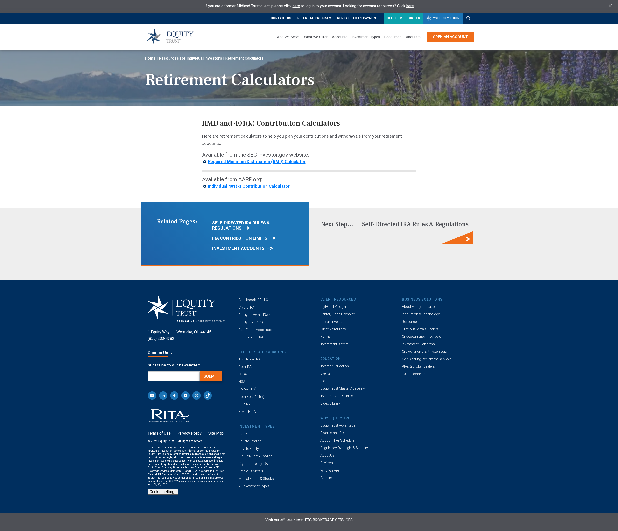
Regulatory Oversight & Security (344, 448)
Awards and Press (334, 433)
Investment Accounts (239, 248)
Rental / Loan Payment (357, 18)
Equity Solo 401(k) (252, 322)
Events (325, 373)
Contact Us (281, 18)
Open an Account (450, 37)
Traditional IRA (249, 359)
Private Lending (250, 441)
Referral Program (314, 18)
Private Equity (249, 449)
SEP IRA (245, 404)
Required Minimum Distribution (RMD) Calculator (257, 161)
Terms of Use (159, 433)
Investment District (334, 344)
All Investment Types (254, 486)
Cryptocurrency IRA (253, 464)
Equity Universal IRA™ (254, 315)
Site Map (216, 433)
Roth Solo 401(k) (251, 397)
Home (150, 58)
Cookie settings (163, 491)
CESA (243, 374)
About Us (413, 37)
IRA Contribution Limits (240, 238)
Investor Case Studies (336, 396)
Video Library (330, 403)
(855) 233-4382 (161, 338)
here (296, 6)
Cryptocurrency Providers (421, 336)
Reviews (326, 463)
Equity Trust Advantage (337, 425)
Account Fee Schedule (337, 440)
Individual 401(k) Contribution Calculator (249, 186)
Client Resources (403, 18)
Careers (326, 478)
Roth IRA (245, 367)
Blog (323, 381)
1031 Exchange (413, 374)
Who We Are (329, 470)
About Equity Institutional (420, 307)
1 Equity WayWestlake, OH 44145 (179, 332)
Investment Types (366, 37)
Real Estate (247, 434)
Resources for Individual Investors (190, 58)
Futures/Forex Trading (256, 456)
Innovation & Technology (421, 314)
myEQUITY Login (333, 307)
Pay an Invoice (331, 321)
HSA (242, 382)
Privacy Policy (189, 433)
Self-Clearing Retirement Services (427, 359)
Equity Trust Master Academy (342, 388)
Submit (211, 376)
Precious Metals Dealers (420, 329)
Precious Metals (251, 471)
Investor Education (334, 366)
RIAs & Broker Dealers (418, 366)
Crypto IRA (246, 307)
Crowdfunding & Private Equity (425, 351)
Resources (410, 321)
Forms (325, 336)
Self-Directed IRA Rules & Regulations (241, 225)
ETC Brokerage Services (329, 520)
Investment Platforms (418, 344)
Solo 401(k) (247, 389)
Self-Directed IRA (251, 337)
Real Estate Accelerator (256, 330)
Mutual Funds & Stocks (256, 479)
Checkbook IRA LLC (253, 300)
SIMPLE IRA (247, 412)
